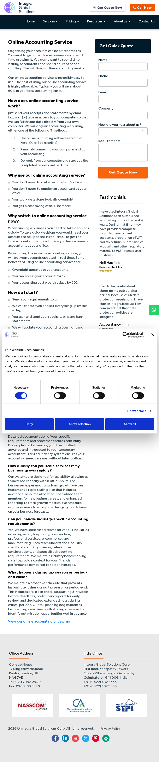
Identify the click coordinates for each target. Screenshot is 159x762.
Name (103, 60)
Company (105, 108)
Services (49, 21)
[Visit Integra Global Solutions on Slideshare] (106, 739)
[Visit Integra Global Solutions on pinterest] (95, 739)
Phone (103, 76)
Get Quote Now (109, 7)
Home (30, 21)
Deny (29, 424)
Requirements (109, 141)
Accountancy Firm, (114, 324)
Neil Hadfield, (110, 263)
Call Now (144, 7)
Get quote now (123, 172)
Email (102, 92)
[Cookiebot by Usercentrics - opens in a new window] (125, 335)
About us (121, 21)
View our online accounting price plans (39, 621)
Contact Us (147, 21)
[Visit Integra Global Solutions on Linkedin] (65, 739)
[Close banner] (152, 334)
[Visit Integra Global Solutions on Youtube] (75, 739)
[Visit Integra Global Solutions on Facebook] (55, 739)
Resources (95, 21)
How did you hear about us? (119, 125)
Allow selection (80, 424)
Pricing (71, 21)
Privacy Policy (110, 729)
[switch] (60, 395)
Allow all (130, 424)
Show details (136, 411)
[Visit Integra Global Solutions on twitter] (85, 739)
